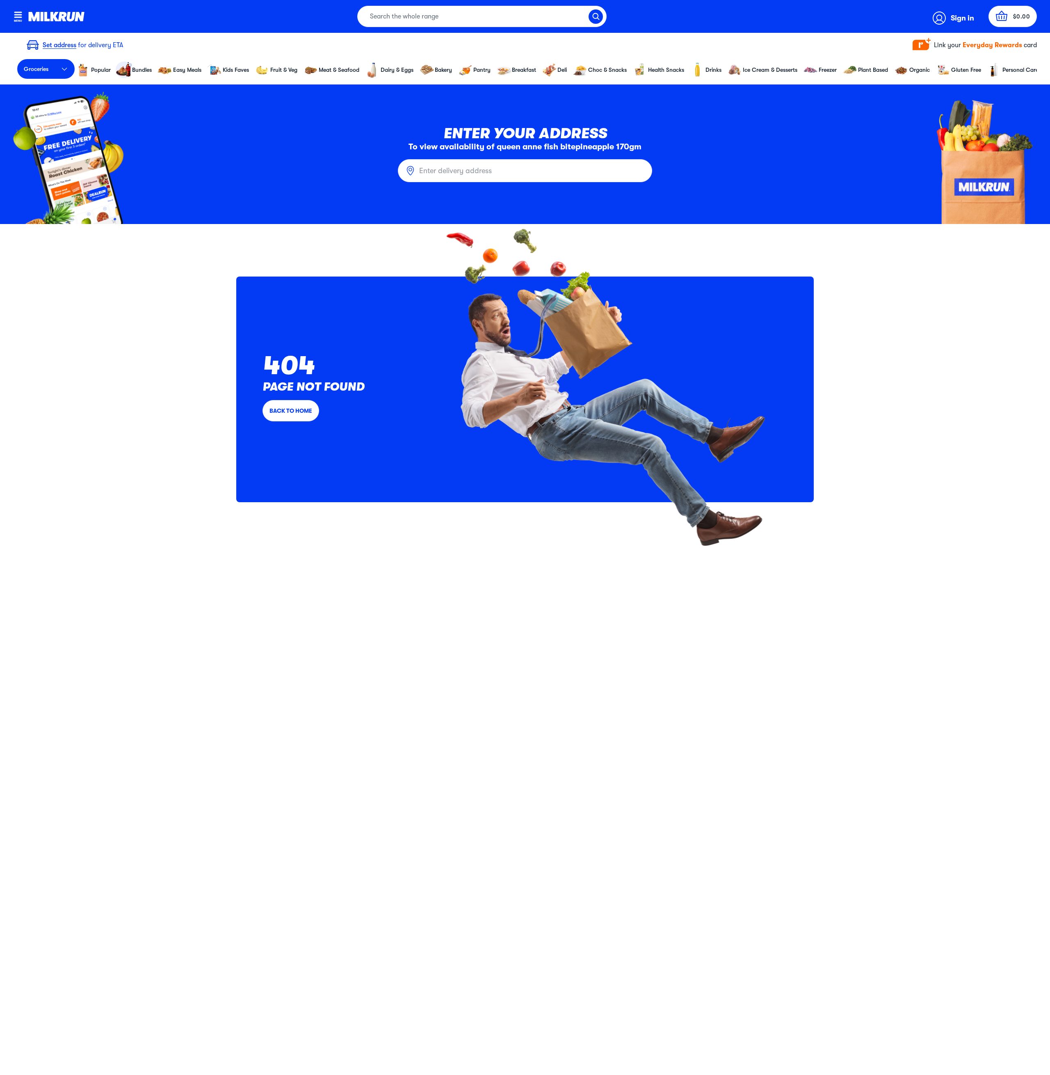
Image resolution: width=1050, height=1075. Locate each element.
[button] (975, 45)
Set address (59, 45)
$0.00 (1021, 16)
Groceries (36, 69)
